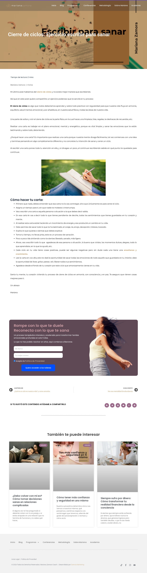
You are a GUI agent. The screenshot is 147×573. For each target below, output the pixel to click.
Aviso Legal (15, 559)
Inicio (54, 5)
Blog (62, 5)
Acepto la (30, 361)
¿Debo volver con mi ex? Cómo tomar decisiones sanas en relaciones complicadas (27, 500)
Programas (72, 5)
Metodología (105, 5)
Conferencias (89, 5)
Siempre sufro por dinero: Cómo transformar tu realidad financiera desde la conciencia (117, 503)
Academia (136, 5)
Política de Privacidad (29, 559)
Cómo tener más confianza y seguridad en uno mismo (73, 499)
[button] (79, 5)
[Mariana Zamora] (19, 5)
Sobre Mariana (121, 5)
